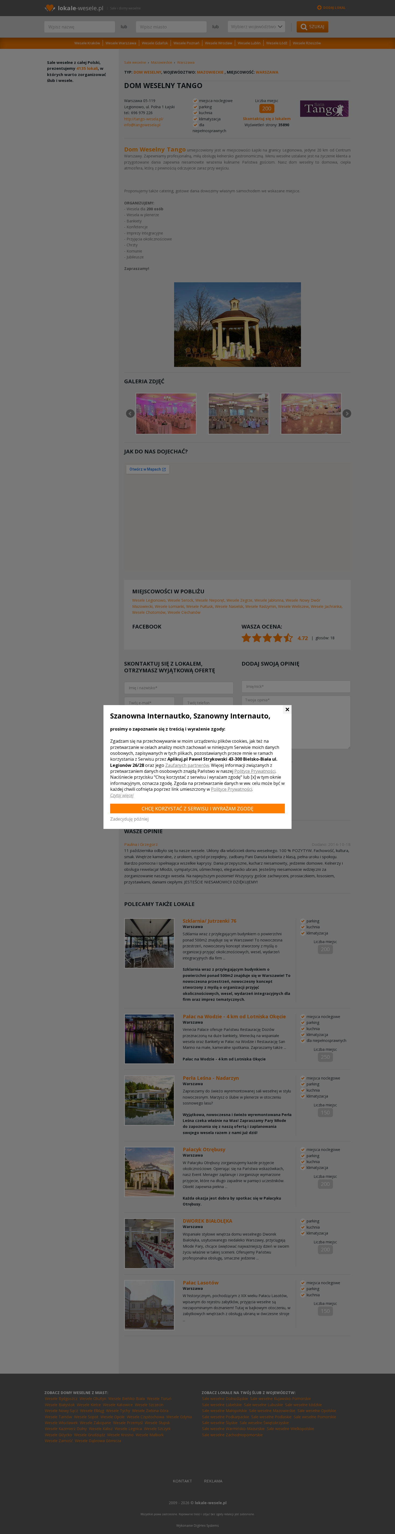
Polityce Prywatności (254, 771)
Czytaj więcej (122, 795)
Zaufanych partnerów (187, 765)
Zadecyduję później (129, 819)
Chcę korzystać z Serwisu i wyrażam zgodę (197, 808)
